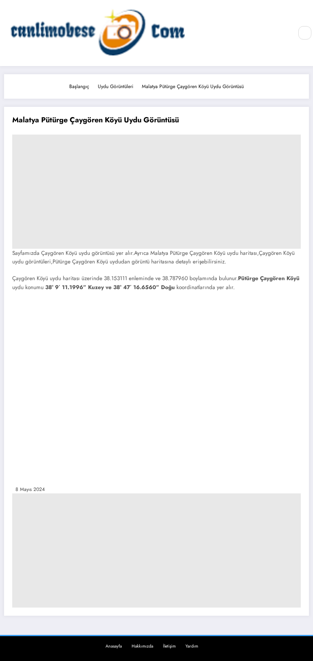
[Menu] (282, 33)
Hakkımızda (142, 646)
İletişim (169, 646)
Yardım (191, 646)
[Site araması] (304, 32)
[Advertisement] (156, 192)
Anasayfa (114, 646)
